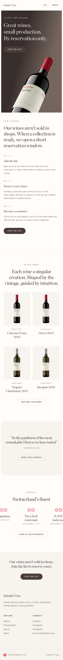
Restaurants (10, 625)
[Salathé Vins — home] (10, 5)
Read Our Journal (31, 457)
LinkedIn (37, 621)
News (6, 633)
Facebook (38, 629)
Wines (7, 621)
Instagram (37, 625)
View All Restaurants (31, 534)
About (7, 629)
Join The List (14, 49)
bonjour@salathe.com (43, 633)
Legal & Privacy (52, 655)
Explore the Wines (31, 402)
